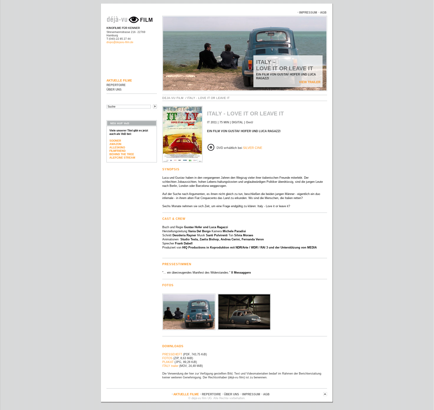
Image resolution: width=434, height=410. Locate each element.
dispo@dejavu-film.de (119, 42)
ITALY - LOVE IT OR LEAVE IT (208, 98)
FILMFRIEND (117, 150)
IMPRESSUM (308, 12)
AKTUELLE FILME (119, 80)
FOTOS (167, 358)
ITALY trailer (170, 366)
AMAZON (115, 144)
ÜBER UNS (114, 89)
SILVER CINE (252, 148)
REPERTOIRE (116, 85)
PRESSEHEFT (172, 354)
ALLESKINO (117, 147)
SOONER (115, 140)
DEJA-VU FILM (173, 98)
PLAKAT (168, 362)
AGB (323, 12)
